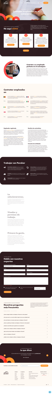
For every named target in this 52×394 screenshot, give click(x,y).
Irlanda (15, 106)
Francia (35, 96)
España (15, 116)
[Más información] (11, 41)
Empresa (28, 264)
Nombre (5, 268)
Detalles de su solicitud (7, 276)
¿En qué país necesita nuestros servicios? (10, 264)
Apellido (28, 268)
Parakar (6, 3)
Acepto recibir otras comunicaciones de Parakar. (26, 288)
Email (4, 272)
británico (41, 117)
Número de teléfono (29, 272)
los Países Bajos (37, 107)
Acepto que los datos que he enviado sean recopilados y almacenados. (11, 288)
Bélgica (16, 96)
